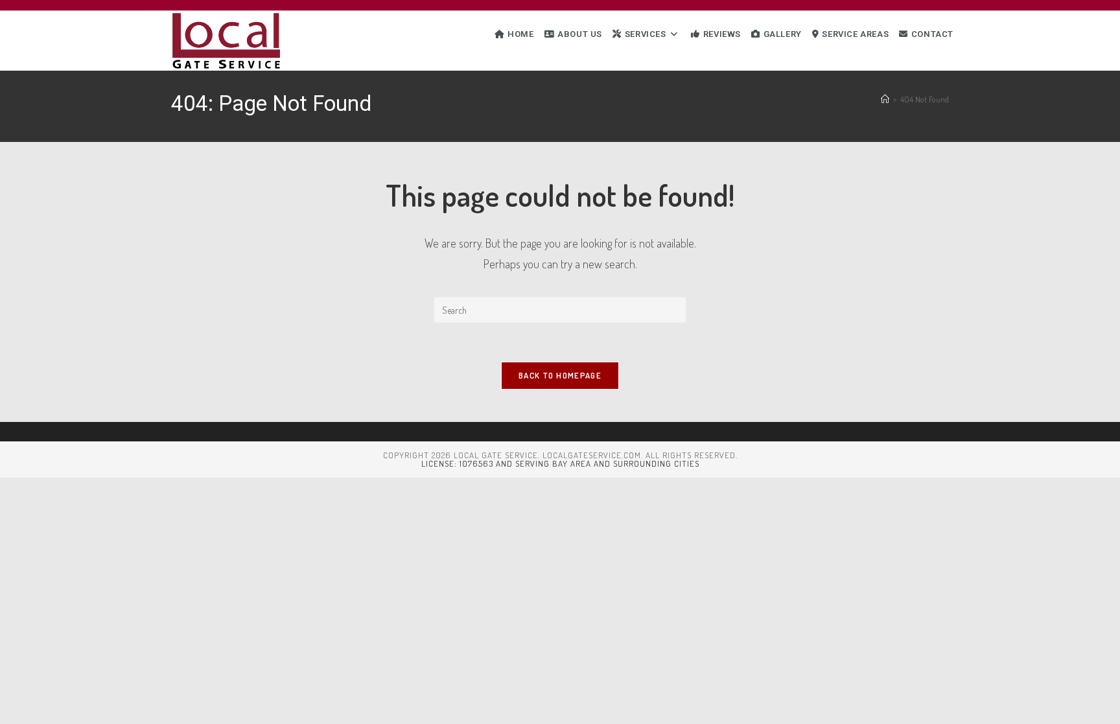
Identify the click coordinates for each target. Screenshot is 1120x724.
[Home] (885, 99)
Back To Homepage (560, 375)
